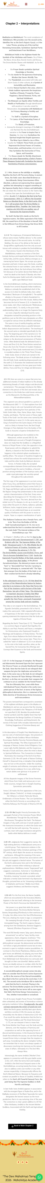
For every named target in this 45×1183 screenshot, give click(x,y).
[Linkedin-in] (26, 1162)
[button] (26, 4)
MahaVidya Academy (26, 1180)
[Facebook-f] (18, 1162)
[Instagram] (22, 1162)
